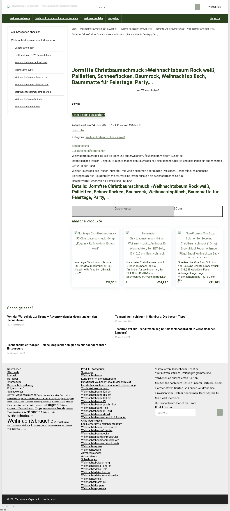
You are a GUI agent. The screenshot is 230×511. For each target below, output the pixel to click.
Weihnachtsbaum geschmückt (99, 404)
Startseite (13, 372)
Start (74, 29)
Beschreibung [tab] (80, 146)
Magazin (215, 18)
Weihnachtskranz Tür (93, 482)
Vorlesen (69, 409)
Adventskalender (27, 395)
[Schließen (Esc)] (12, 506)
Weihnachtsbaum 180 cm (96, 398)
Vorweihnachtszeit (15, 412)
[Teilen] (8, 506)
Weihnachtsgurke (24, 69)
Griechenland (18, 402)
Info (44, 402)
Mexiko (26, 405)
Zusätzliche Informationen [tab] (88, 151)
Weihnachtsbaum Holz (94, 407)
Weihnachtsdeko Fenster (96, 465)
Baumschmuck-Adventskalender (34, 398)
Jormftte (78, 130)
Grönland (29, 402)
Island (49, 402)
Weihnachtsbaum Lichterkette (31, 62)
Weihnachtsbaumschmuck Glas (32, 84)
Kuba (9, 405)
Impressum (14, 382)
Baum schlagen (66, 395)
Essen (9, 402)
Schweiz (63, 405)
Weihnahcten (66, 426)
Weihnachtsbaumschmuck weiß (136, 29)
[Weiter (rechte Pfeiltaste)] (5, 509)
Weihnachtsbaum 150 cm (96, 394)
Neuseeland (41, 405)
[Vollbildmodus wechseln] (5, 506)
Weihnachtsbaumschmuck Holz (32, 77)
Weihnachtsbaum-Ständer (29, 99)
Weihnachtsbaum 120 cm (96, 391)
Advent (11, 395)
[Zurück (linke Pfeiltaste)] (1, 509)
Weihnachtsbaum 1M (93, 401)
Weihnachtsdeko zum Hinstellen (100, 475)
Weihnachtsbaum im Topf (96, 411)
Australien (55, 395)
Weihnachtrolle (49, 412)
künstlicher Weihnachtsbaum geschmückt (106, 382)
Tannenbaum (26, 408)
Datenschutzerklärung (20, 385)
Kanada (55, 402)
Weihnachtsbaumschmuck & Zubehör (56, 18)
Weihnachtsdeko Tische (95, 472)
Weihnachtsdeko (93, 18)
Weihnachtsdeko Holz (94, 469)
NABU (32, 405)
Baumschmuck (13, 398)
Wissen (11, 428)
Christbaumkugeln (24, 47)
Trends (60, 408)
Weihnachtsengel (91, 478)
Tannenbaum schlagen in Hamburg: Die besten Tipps (150, 316)
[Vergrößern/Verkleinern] (1, 506)
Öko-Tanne (21, 429)
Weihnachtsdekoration (34, 425)
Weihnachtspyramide (93, 488)
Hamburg (38, 402)
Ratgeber (113, 18)
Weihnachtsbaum (20, 18)
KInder (62, 402)
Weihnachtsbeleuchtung (95, 462)
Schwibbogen (89, 459)
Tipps (38, 408)
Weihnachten (33, 412)
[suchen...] (197, 7)
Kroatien (69, 402)
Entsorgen (59, 398)
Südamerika (12, 409)
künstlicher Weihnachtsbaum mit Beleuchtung (108, 385)
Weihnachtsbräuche (30, 421)
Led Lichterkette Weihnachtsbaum (33, 55)
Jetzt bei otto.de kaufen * (88, 115)
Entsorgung (69, 398)
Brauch (52, 398)
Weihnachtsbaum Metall (95, 414)
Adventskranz (44, 395)
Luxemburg (17, 405)
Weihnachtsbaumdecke (27, 106)
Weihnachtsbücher (61, 422)
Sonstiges (87, 372)
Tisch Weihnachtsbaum (95, 388)
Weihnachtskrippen (92, 485)
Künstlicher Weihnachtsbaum (98, 378)
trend (53, 409)
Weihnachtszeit (54, 426)
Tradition (47, 409)
